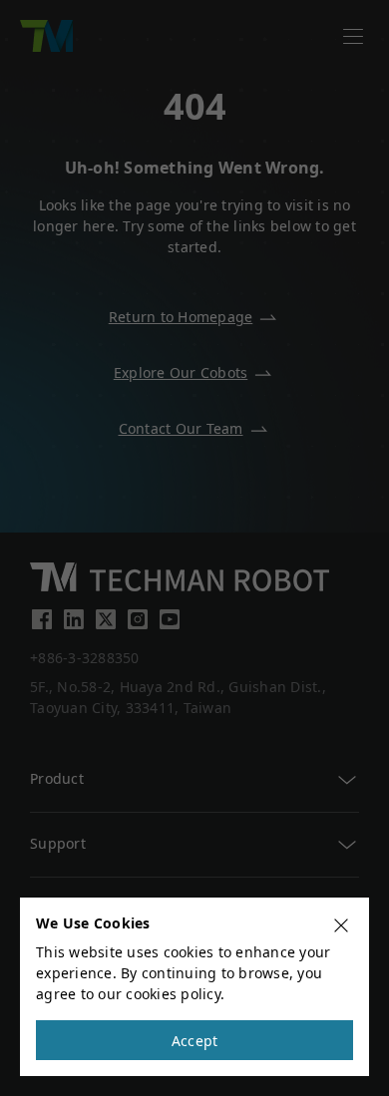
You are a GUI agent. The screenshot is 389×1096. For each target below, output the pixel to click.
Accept (195, 1040)
